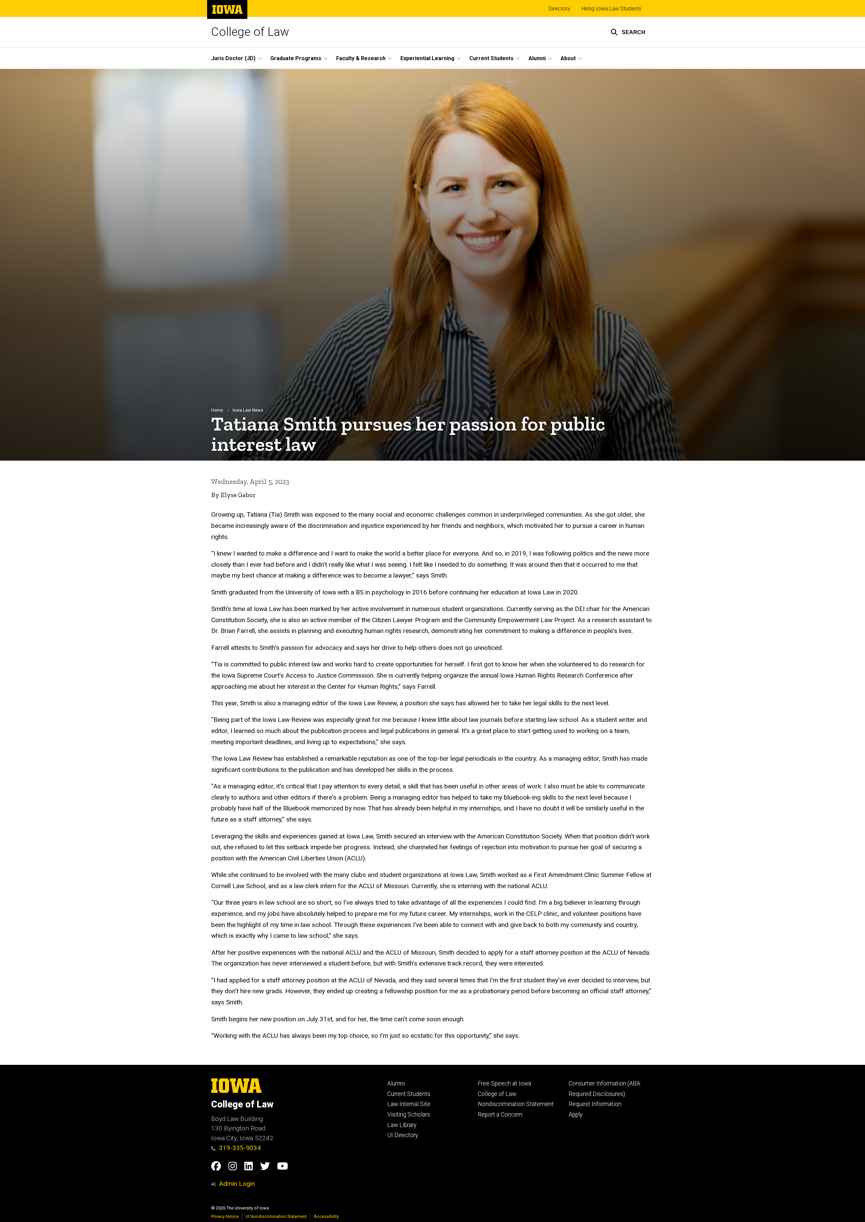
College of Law (250, 32)
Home (217, 410)
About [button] (568, 58)
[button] (628, 32)
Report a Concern (500, 1114)
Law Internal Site (408, 1104)
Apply (576, 1114)
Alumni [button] (537, 58)
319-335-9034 (240, 1148)
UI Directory (402, 1135)
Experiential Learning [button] (427, 58)
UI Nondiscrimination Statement (276, 1216)
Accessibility (326, 1216)
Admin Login (237, 1184)
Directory (559, 8)
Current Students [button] (491, 58)
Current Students (408, 1094)
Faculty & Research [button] (361, 58)
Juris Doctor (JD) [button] (233, 58)
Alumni (396, 1083)
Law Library (401, 1125)
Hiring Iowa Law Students (611, 8)
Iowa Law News (247, 410)
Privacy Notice (225, 1216)
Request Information (595, 1104)
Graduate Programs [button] (295, 58)
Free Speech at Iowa (504, 1083)
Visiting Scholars (408, 1114)
